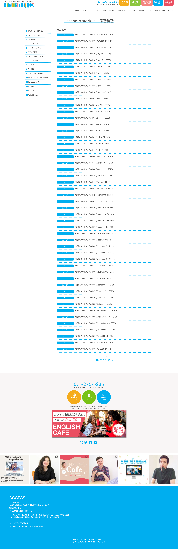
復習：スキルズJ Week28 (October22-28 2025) (94, 285)
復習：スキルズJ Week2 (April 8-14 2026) (92, 143)
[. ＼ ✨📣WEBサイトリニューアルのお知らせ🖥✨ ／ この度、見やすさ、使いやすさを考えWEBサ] (133, 469)
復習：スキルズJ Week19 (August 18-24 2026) (94, 34)
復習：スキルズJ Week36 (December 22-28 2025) (95, 233)
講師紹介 (112, 10)
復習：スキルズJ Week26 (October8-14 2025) (94, 297)
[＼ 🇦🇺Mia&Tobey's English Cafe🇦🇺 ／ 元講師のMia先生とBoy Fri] (14, 469)
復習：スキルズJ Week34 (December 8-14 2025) (95, 246)
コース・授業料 (101, 10)
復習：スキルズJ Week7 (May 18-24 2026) (92, 111)
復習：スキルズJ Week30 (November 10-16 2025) (95, 272)
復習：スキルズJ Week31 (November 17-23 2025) (95, 265)
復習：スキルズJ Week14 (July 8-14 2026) (92, 66)
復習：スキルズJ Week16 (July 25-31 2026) (93, 54)
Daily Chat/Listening (36, 73)
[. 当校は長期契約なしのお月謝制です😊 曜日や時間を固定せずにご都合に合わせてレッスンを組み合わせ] (103, 469)
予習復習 (120, 10)
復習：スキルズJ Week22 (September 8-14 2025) (95, 323)
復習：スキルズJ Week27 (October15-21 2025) (94, 291)
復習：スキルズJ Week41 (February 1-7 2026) (94, 201)
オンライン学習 (131, 10)
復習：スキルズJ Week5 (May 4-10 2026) (92, 124)
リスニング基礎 (33, 43)
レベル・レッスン (88, 10)
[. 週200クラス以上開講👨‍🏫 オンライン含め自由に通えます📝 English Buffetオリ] (44, 469)
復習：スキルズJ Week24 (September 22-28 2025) (96, 310)
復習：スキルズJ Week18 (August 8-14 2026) (93, 41)
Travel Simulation (34, 48)
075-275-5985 (21, 523)
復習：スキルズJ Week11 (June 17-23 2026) (93, 86)
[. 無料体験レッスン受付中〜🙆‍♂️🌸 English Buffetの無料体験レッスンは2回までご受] (163, 469)
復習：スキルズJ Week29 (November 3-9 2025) (94, 278)
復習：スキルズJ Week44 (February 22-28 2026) (95, 182)
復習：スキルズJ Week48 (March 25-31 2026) (94, 156)
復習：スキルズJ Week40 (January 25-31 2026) (94, 208)
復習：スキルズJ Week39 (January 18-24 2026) (94, 214)
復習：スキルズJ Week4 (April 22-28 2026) (92, 131)
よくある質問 (143, 10)
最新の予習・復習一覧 (35, 31)
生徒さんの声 (154, 10)
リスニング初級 (33, 60)
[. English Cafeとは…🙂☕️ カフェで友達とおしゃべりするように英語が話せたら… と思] (74, 469)
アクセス (171, 10)
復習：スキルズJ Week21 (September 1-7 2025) (95, 329)
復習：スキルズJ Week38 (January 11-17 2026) (94, 220)
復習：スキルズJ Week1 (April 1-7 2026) (91, 150)
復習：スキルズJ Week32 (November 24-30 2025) (95, 259)
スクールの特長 (75, 10)
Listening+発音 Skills (35, 56)
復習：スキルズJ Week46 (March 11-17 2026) (94, 169)
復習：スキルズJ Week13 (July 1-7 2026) (92, 73)
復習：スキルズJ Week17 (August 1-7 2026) (93, 47)
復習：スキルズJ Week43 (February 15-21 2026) (95, 188)
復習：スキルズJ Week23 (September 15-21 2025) (96, 317)
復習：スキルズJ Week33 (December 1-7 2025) (94, 252)
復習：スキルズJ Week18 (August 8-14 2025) (93, 349)
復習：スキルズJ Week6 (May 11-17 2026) (92, 118)
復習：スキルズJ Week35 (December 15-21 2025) (95, 240)
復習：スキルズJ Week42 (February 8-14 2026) (94, 195)
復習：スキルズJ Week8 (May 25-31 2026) (92, 105)
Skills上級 (31, 90)
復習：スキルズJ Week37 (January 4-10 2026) (94, 227)
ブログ (163, 10)
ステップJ (31, 65)
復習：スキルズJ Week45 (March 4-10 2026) (93, 175)
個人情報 (83, 539)
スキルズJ (31, 69)
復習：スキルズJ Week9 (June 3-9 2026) (91, 98)
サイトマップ (101, 539)
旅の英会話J (32, 39)
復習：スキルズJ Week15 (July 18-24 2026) (93, 60)
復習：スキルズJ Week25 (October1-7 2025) (93, 304)
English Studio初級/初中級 (38, 77)
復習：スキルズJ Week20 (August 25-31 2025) (94, 336)
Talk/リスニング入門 (35, 35)
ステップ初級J (33, 52)
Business (31, 86)
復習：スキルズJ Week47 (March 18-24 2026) (94, 163)
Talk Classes (33, 95)
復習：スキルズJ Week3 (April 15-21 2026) (92, 137)
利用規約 (91, 539)
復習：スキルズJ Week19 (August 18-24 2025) (94, 342)
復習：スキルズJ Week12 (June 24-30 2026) (93, 79)
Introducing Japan (35, 82)
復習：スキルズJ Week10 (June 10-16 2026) (93, 92)
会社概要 (75, 539)
